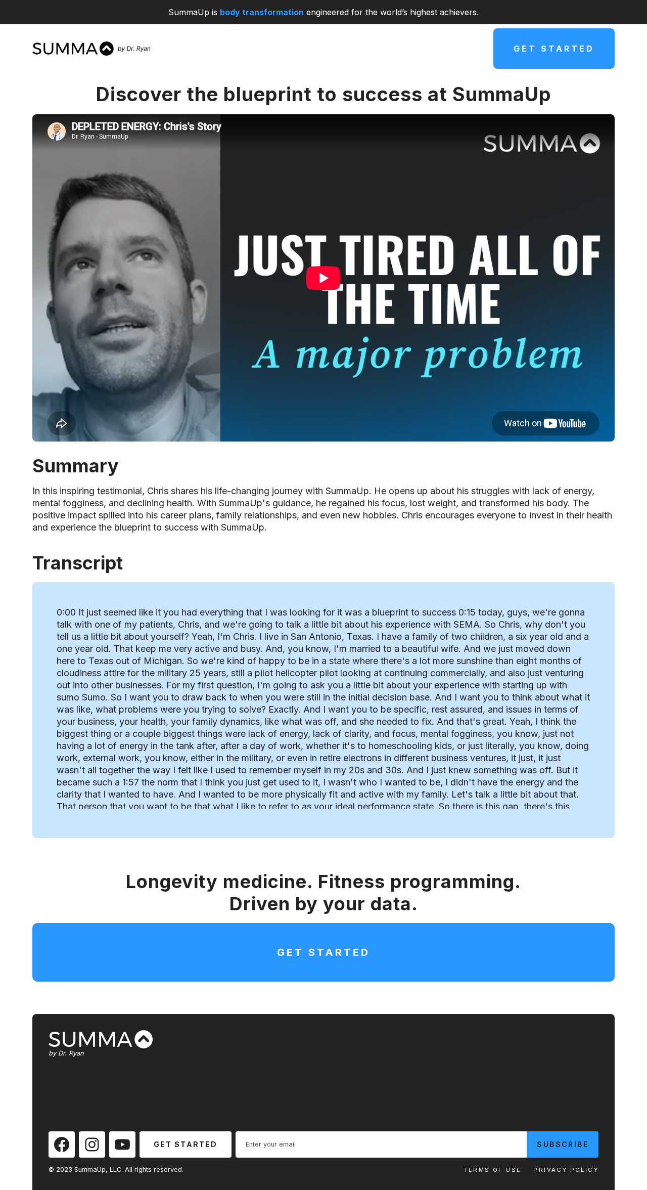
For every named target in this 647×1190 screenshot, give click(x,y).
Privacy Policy (565, 1169)
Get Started (554, 48)
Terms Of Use (493, 1169)
